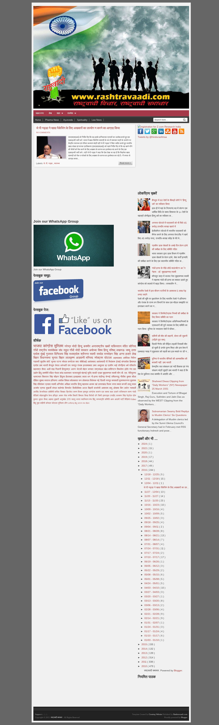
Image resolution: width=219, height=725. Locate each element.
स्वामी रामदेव (97, 354)
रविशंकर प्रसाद (44, 384)
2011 (144, 661)
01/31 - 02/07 (152, 622)
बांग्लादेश (125, 361)
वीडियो (36, 395)
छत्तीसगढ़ (71, 403)
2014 (144, 648)
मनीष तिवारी (73, 395)
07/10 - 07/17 (152, 557)
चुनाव (54, 361)
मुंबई (43, 354)
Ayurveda (68, 120)
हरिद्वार (56, 395)
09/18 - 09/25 (152, 522)
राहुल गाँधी (69, 350)
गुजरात (50, 354)
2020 (144, 452)
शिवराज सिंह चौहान (51, 376)
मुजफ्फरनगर (124, 380)
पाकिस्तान (117, 346)
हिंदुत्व (63, 376)
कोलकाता (74, 380)
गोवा (66, 395)
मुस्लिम (59, 346)
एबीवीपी (51, 392)
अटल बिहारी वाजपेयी (91, 388)
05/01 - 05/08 (152, 579)
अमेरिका (127, 357)
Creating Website (155, 714)
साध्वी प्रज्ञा (97, 372)
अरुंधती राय (65, 365)
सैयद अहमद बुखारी (52, 399)
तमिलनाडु (115, 376)
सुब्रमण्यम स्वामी (110, 372)
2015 (144, 644)
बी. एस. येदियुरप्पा (128, 372)
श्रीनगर (85, 354)
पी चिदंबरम (111, 361)
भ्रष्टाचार (37, 376)
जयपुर (74, 365)
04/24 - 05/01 (152, 583)
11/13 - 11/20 (151, 500)
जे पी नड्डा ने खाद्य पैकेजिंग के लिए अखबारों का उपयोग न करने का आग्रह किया (78, 128)
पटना (59, 361)
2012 (144, 657)
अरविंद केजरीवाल (40, 392)
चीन (119, 372)
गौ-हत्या (95, 376)
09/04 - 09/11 (151, 526)
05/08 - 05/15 (152, 574)
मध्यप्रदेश (75, 354)
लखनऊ (121, 350)
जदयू (73, 399)
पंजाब (80, 365)
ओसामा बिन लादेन (121, 388)
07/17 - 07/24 (152, 552)
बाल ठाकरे (114, 392)
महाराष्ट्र (37, 369)
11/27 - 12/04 (151, 491)
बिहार (62, 357)
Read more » (125, 163)
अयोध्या (93, 350)
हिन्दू (80, 346)
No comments (43, 132)
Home (38, 120)
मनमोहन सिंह (111, 354)
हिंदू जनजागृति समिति (102, 399)
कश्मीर (87, 346)
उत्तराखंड (102, 384)
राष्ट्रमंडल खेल (101, 369)
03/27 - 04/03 (152, 592)
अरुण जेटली (77, 369)
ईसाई (118, 361)
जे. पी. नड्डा (48, 163)
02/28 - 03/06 (152, 609)
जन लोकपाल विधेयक (88, 380)
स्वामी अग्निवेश (58, 384)
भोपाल (65, 361)
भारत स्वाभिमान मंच (84, 399)
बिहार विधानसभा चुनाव (46, 357)
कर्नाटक (71, 361)
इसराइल (106, 395)
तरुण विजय (78, 392)
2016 (144, 470)
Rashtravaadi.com (180, 714)
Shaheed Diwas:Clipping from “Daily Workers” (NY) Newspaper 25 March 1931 (169, 385)
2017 (144, 465)
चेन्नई (108, 376)
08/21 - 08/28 (152, 531)
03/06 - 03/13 (152, 605)
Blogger (178, 670)
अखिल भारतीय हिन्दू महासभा (77, 384)
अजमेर (36, 388)
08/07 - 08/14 (152, 539)
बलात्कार (68, 372)
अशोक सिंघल (64, 380)
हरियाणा (54, 380)
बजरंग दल (100, 392)
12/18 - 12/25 (152, 474)
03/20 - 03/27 (152, 596)
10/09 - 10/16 (152, 509)
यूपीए (89, 372)
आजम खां (93, 384)
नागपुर (109, 380)
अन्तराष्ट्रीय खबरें (101, 346)
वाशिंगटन (112, 369)
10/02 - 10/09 (152, 513)
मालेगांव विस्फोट (65, 388)
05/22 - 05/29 (152, 570)
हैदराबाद (69, 376)
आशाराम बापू (107, 388)
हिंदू (40, 372)
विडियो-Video (130, 399)
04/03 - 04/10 (152, 587)
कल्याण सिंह (121, 395)
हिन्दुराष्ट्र (66, 369)
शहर (58, 113)
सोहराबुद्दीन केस (46, 395)
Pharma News (52, 120)
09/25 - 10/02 (152, 518)
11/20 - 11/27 (151, 496)
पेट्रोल (130, 395)
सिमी (100, 395)
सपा (77, 361)
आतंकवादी (101, 361)
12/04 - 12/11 (151, 483)
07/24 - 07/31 (152, 548)
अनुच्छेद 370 (65, 399)
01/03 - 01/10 (152, 640)
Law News (97, 120)
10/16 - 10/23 (152, 504)
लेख (50, 113)
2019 (144, 457)
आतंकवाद (92, 361)
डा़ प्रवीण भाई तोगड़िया (115, 365)
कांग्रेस (48, 346)
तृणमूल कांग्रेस (89, 392)
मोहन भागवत (88, 369)
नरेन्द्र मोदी (71, 346)
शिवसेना (120, 369)
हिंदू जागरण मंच (80, 403)
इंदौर (127, 369)
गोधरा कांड (59, 372)
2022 (144, 448)
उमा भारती (44, 365)
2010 (144, 666)
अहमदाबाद (118, 357)
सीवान (87, 403)
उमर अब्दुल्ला (99, 365)
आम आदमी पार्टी (118, 399)
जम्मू (128, 350)
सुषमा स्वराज (45, 380)
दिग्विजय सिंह (61, 354)
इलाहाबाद (77, 376)
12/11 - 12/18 (151, 478)
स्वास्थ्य (57, 163)
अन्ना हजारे (125, 354)
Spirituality (82, 120)
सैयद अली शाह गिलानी (52, 369)
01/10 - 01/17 (152, 635)
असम (61, 395)
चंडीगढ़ (102, 376)
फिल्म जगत (112, 384)
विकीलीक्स (77, 388)
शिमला (81, 395)
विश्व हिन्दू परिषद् (107, 350)
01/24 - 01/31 (152, 627)
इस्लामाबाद (88, 365)
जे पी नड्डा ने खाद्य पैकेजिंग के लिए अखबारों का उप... (166, 487)
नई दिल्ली (101, 380)
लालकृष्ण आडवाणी (76, 357)
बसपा (107, 392)
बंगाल (55, 388)
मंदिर (126, 346)
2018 (144, 461)
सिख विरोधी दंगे (91, 395)
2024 (144, 443)
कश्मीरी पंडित (48, 372)
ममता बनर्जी (122, 384)
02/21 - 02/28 (152, 614)
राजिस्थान (123, 392)
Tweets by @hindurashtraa (152, 137)
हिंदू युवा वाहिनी (39, 403)
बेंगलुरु (52, 365)
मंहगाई (84, 372)
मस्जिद (90, 357)
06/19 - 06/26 (152, 561)
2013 (144, 653)
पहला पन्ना (40, 113)
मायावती (115, 380)
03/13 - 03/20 (152, 600)
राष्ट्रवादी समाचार (56, 717)
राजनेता (70, 113)
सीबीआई (84, 361)
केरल (57, 365)
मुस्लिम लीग (63, 403)
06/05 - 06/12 (152, 565)
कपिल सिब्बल (60, 392)
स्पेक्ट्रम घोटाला (103, 357)
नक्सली (133, 388)
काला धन (86, 376)
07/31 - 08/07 (152, 544)
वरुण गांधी (132, 392)
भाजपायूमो (76, 372)
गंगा (131, 369)
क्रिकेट (69, 392)
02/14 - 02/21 (152, 618)
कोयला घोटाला (52, 403)
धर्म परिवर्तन (131, 365)
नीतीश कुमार (126, 376)
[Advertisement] (62, 192)
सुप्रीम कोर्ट (45, 361)
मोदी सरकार (82, 350)
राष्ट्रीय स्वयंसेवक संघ (51, 350)
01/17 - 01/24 (152, 631)
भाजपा (38, 346)
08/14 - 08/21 (152, 535)
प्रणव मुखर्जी (46, 388)
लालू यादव (131, 384)
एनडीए (113, 395)
